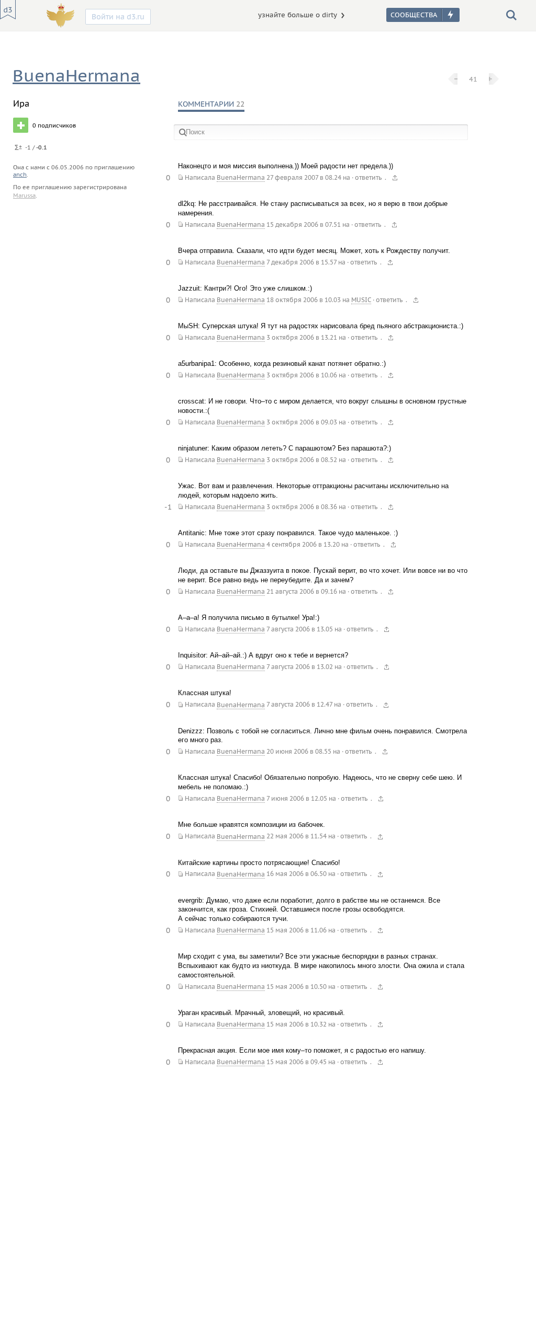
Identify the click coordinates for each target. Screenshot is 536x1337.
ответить (368, 177)
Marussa (24, 195)
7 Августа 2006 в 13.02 (299, 667)
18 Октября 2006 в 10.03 (303, 300)
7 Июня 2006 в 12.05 (296, 798)
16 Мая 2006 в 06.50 (296, 874)
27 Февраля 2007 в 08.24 (303, 177)
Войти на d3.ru (118, 16)
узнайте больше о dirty (297, 14)
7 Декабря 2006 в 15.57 (301, 262)
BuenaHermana (76, 75)
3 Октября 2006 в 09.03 (301, 422)
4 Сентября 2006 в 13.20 (303, 544)
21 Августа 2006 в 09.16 (301, 591)
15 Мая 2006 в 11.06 (296, 930)
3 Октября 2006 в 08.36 (301, 507)
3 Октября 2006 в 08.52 (301, 460)
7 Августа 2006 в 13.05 (299, 629)
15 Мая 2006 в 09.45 (296, 1062)
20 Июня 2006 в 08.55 (298, 751)
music (361, 300)
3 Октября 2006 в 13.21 (301, 337)
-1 (168, 507)
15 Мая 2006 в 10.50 (296, 986)
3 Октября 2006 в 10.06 (301, 375)
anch (20, 174)
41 (473, 79)
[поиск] (511, 14)
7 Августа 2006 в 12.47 (299, 705)
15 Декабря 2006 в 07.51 (303, 224)
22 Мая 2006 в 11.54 (296, 836)
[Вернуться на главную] (8, 9)
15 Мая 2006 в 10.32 (296, 1024)
